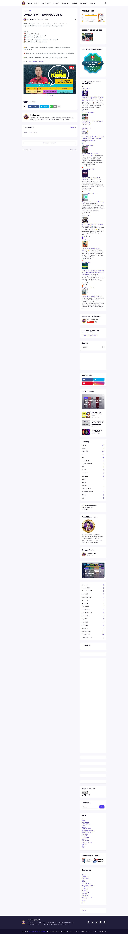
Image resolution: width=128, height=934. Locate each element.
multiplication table (93, 491)
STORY (93, 479)
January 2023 (93, 634)
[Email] (55, 106)
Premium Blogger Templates (38, 931)
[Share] (74, 19)
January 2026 (93, 588)
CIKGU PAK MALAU (88, 145)
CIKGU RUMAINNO (88, 112)
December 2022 (93, 637)
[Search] (104, 3)
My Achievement (93, 464)
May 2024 (93, 600)
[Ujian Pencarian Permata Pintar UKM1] (86, 415)
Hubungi (92, 3)
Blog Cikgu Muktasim (88, 288)
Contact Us (102, 931)
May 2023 (93, 622)
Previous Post (27, 150)
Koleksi (74, 3)
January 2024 (93, 609)
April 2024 (93, 603)
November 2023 (93, 613)
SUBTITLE (93, 485)
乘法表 (93, 495)
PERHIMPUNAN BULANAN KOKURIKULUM (90, 154)
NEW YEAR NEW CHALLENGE (97, 431)
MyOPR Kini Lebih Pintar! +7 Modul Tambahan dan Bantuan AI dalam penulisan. (92, 98)
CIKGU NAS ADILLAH (88, 169)
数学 (93, 498)
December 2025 (93, 591)
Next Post (73, 150)
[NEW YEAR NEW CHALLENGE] (86, 432)
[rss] (104, 922)
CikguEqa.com (86, 240)
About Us (84, 931)
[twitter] (98, 379)
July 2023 (93, 619)
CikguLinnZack (86, 128)
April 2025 (93, 594)
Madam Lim (91, 554)
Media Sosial (45, 3)
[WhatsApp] (51, 106)
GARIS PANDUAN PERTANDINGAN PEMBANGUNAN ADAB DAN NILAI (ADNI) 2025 (93, 272)
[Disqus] (93, 682)
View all (72, 127)
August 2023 (93, 616)
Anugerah (65, 3)
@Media (83, 3)
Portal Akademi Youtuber (37, 61)
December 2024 (93, 597)
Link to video (49, 95)
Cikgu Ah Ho (86, 216)
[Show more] (59, 106)
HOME (30, 3)
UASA (33, 101)
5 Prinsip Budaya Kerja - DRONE (91, 296)
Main (35, 3)
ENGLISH (93, 451)
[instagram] (98, 383)
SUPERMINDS (93, 488)
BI (93, 454)
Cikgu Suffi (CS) (86, 88)
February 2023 (93, 631)
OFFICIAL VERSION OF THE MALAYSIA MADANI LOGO (98, 422)
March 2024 (93, 606)
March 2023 (93, 628)
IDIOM (93, 482)
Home (25, 10)
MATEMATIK (93, 460)
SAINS (93, 470)
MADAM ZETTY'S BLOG (89, 193)
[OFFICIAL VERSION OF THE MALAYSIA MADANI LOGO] (86, 423)
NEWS (93, 445)
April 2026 (93, 585)
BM (30, 10)
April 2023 (93, 625)
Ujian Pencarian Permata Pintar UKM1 (97, 414)
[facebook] (87, 379)
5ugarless (85, 509)
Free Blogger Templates (64, 931)
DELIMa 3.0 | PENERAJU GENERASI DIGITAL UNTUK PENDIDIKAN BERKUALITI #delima (93, 138)
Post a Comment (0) (49, 143)
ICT (93, 467)
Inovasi (55, 3)
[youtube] (87, 383)
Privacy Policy (93, 931)
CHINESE (93, 476)
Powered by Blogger (90, 505)
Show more (90, 555)
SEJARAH (93, 473)
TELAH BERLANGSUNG (89, 335)
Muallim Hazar (86, 262)
